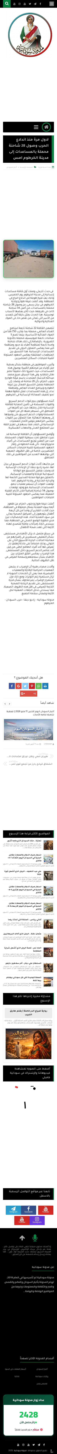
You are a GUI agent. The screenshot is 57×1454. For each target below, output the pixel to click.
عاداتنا (16, 1377)
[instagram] (23, 1444)
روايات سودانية (42, 1377)
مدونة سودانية (20, 1451)
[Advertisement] (28, 90)
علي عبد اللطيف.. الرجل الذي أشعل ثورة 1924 (22, 873)
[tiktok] (13, 1444)
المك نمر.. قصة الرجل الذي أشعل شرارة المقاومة (22, 949)
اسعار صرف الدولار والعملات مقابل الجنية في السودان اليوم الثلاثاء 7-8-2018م (24, 858)
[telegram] (39, 1444)
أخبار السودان (12, 167)
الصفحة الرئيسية (26, 167)
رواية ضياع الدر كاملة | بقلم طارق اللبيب (28, 1013)
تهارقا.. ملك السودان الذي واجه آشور (24, 841)
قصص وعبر (42, 1384)
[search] (7, 4)
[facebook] (44, 1444)
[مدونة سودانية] (30, 35)
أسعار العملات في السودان (15, 1369)
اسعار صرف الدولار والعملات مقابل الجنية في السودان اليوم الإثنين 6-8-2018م (24, 890)
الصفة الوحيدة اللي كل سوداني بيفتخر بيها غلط (23, 979)
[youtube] (28, 1444)
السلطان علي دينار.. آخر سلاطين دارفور (23, 964)
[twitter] (33, 1444)
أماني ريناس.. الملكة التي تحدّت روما (24, 920)
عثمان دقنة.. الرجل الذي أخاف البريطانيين (22, 934)
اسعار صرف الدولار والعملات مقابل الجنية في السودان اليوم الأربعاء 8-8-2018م (24, 906)
